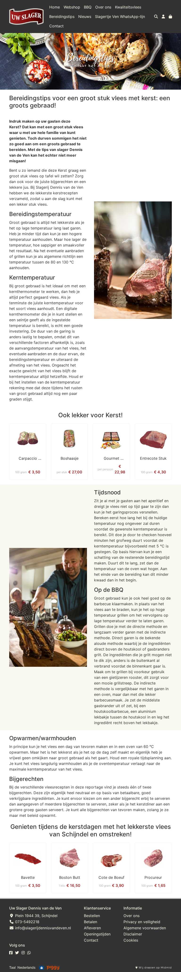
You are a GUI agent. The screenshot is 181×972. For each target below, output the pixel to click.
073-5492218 (26, 921)
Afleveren (92, 928)
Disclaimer (132, 934)
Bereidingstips (61, 16)
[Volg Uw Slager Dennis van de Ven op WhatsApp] (29, 952)
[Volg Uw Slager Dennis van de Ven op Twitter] (17, 952)
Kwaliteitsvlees (128, 7)
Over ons (103, 7)
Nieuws (84, 16)
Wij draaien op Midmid (155, 967)
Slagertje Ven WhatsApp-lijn (120, 16)
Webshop (72, 7)
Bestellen (92, 915)
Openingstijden (97, 934)
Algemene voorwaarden (144, 928)
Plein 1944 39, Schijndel (36, 915)
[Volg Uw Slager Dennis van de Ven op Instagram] (23, 952)
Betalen (90, 921)
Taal (12, 967)
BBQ (87, 7)
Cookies (130, 940)
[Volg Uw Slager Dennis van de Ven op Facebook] (10, 952)
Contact (56, 26)
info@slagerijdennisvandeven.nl (42, 928)
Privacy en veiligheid (141, 921)
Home (54, 7)
